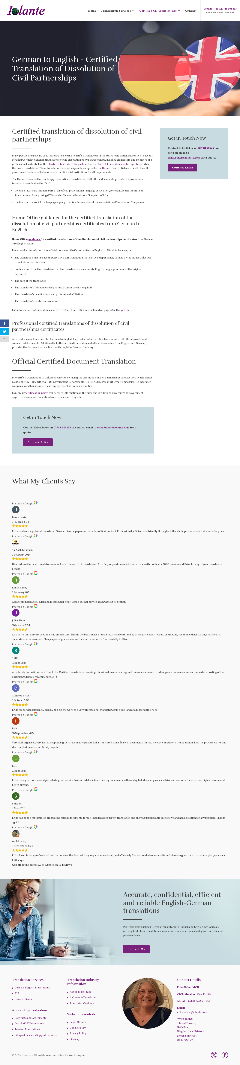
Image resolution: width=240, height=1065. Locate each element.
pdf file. (125, 310)
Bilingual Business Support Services (36, 1035)
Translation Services (116, 10)
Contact (191, 10)
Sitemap (75, 1039)
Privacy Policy (78, 1033)
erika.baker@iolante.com (220, 12)
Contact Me (136, 949)
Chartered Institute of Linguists (66, 164)
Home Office (109, 168)
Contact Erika (38, 442)
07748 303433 (62, 427)
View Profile (204, 994)
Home (92, 10)
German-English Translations (32, 987)
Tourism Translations (27, 1029)
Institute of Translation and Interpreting (117, 164)
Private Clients (23, 999)
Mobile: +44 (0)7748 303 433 (220, 8)
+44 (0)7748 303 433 (199, 1001)
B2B (17, 993)
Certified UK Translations (158, 10)
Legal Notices (78, 1022)
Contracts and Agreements (30, 1018)
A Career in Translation (83, 997)
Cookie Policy (78, 1027)
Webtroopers (77, 1055)
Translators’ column (82, 1003)
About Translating (81, 991)
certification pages (37, 393)
